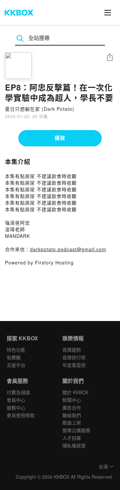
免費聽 (14, 357)
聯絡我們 (71, 415)
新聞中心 (71, 400)
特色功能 (16, 349)
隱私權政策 (74, 445)
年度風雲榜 (74, 365)
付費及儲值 (18, 392)
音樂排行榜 (74, 357)
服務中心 (16, 407)
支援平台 (16, 365)
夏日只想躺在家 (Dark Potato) (39, 108)
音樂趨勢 (71, 349)
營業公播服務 (76, 430)
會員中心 (16, 400)
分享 (109, 58)
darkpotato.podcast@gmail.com (68, 249)
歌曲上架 (71, 422)
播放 (60, 137)
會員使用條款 (21, 415)
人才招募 (71, 437)
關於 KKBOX (75, 392)
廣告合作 (71, 407)
